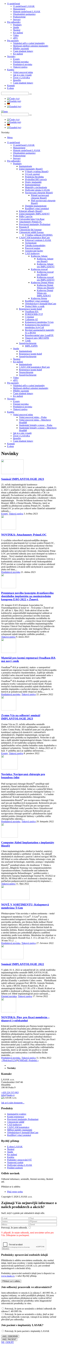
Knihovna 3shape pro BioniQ (45, 260)
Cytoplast (29, 317)
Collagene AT (31, 319)
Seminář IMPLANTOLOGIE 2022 (22, 964)
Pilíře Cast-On (25, 216)
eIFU (15, 38)
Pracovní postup (32, 248)
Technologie (31, 243)
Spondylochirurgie (27, 343)
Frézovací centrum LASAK (38, 240)
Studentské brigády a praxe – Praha (35, 425)
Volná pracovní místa (23, 72)
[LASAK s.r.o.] (4, 111)
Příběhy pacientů (21, 48)
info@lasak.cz (8, 1095)
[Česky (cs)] (13, 98)
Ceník (28, 340)
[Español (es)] (14, 106)
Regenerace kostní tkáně (30, 309)
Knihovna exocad (39, 269)
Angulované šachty (34, 251)
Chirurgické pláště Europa (31, 232)
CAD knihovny (32, 253)
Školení (16, 30)
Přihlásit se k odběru (11, 1281)
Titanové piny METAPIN (37, 338)
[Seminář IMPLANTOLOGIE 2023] (12, 473)
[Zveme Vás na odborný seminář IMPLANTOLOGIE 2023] (8, 709)
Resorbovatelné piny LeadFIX (39, 335)
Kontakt (11, 85)
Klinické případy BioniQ (30, 211)
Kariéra (10, 69)
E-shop (10, 88)
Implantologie (25, 166)
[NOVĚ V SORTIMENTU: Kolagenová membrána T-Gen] (15, 899)
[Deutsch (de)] (8, 104)
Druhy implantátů (33, 182)
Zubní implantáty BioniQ (31, 169)
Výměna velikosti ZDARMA (39, 235)
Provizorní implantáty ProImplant (34, 224)
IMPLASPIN (31, 346)
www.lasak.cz (7, 1276)
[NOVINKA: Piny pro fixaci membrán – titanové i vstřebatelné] (8, 1011)
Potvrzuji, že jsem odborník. (14, 1227)
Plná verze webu (15, 1191)
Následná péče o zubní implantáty (29, 43)
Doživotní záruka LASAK (37, 190)
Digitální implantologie (36, 206)
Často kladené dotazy (23, 51)
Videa (16, 35)
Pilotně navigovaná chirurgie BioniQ (40, 196)
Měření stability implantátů (19, 1130)
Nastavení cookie (15, 1162)
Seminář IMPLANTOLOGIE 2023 (22, 479)
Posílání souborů (15, 1167)
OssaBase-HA (32, 311)
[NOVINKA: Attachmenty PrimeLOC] (8, 529)
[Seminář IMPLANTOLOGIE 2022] (12, 958)
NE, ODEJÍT (7, 1342)
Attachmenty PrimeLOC (30, 221)
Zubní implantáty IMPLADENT (34, 214)
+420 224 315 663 (10, 1092)
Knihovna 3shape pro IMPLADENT (46, 265)
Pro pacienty (13, 40)
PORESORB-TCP (34, 314)
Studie (16, 27)
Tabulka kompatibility (35, 245)
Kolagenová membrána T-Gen (39, 322)
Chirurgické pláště (15, 1122)
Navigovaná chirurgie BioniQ (39, 192)
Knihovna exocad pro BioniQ (45, 273)
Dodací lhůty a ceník (34, 306)
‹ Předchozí (6, 1060)
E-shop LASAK (15, 1146)
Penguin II (24, 227)
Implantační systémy (16, 1114)
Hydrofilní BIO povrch (36, 179)
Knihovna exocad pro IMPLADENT (46, 278)
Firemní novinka (21, 61)
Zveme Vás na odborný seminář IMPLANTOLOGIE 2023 (20, 717)
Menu (10, 137)
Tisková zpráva (20, 67)
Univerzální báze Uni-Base (31, 219)
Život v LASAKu (21, 77)
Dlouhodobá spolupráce (24, 14)
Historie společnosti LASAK (26, 11)
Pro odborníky (14, 22)
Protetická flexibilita (34, 177)
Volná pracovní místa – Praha (33, 417)
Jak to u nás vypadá (22, 75)
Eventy (16, 59)
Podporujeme (19, 17)
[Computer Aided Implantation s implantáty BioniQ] (9, 836)
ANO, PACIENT (9, 1339)
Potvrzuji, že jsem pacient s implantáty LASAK (26, 1331)
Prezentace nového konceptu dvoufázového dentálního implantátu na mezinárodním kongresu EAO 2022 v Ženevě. (27, 596)
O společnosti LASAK (24, 6)
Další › (26, 1060)
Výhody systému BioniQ (36, 171)
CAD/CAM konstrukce (18, 1127)
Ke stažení (18, 32)
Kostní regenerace (15, 1116)
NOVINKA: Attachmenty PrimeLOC (24, 534)
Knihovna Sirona (39, 298)
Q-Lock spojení (32, 174)
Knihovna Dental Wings (42, 282)
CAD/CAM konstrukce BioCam (34, 237)
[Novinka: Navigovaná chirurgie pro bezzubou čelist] (9, 768)
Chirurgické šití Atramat (30, 229)
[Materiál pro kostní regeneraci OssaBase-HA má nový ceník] (8, 652)
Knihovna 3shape (39, 256)
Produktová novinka (22, 64)
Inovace (17, 19)
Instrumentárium (32, 184)
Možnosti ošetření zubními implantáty (30, 46)
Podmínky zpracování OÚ (19, 1160)
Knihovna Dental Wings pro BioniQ (45, 286)
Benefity (17, 80)
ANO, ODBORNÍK (10, 1336)
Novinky (11, 56)
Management (19, 9)
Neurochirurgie (26, 372)
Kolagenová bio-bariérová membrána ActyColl (37, 326)
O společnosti (13, 3)
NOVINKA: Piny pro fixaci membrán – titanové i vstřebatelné (25, 1019)
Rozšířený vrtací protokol (37, 208)
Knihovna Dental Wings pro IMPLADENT (45, 293)
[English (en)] (14, 101)
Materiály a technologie (36, 187)
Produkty (17, 24)
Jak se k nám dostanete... (12, 1102)
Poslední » (34, 1060)
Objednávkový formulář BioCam (40, 303)
